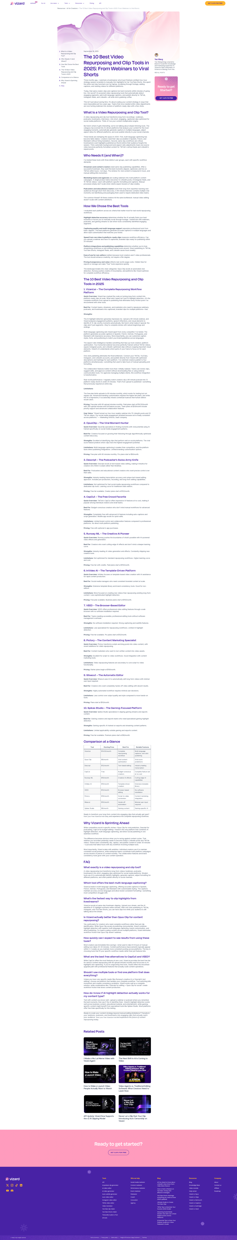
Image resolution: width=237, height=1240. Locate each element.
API (103, 1182)
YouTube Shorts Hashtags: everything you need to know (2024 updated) (166, 1197)
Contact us (217, 1185)
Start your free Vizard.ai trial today (96, 816)
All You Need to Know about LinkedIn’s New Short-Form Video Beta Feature (166, 1184)
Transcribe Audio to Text (110, 1215)
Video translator (107, 1206)
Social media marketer (138, 1182)
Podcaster (134, 1194)
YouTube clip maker (108, 1209)
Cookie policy (114, 1237)
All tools (104, 1218)
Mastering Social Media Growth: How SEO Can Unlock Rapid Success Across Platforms (166, 1214)
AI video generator (108, 1191)
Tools (104, 1178)
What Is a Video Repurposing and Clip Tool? (68, 54)
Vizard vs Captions (195, 1203)
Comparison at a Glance (70, 77)
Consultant (134, 1200)
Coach (133, 1197)
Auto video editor (107, 1197)
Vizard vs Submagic (195, 1206)
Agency (133, 1203)
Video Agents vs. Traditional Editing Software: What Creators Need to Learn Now (134, 1088)
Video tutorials (193, 1188)
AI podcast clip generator (110, 1185)
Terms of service (94, 1237)
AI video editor (106, 1188)
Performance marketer (138, 1188)
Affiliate (216, 1188)
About (216, 1182)
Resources (61, 8)
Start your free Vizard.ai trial (106, 1017)
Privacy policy (104, 1237)
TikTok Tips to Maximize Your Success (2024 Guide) (166, 1208)
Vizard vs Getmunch (195, 1200)
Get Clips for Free (166, 98)
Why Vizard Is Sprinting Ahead (69, 82)
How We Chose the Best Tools (70, 65)
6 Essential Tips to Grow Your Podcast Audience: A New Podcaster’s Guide (166, 1222)
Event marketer (135, 1191)
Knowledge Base (194, 1185)
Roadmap (217, 1191)
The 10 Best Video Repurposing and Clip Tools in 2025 (68, 72)
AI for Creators (72, 8)
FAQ (62, 86)
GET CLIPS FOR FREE (215, 3)
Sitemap (144, 1237)
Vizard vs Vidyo (194, 1197)
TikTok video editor (108, 1203)
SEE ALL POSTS (160, 72)
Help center (193, 1191)
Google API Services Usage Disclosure (130, 1237)
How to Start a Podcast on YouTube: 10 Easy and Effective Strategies (165, 1190)
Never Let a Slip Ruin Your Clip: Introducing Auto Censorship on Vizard (133, 1118)
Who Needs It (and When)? (68, 60)
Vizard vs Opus (194, 1194)
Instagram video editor (109, 1200)
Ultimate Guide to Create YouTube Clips (165, 1203)
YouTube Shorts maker (109, 1212)
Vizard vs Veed (194, 1209)
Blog (190, 1182)
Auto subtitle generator (109, 1194)
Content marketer (136, 1185)
